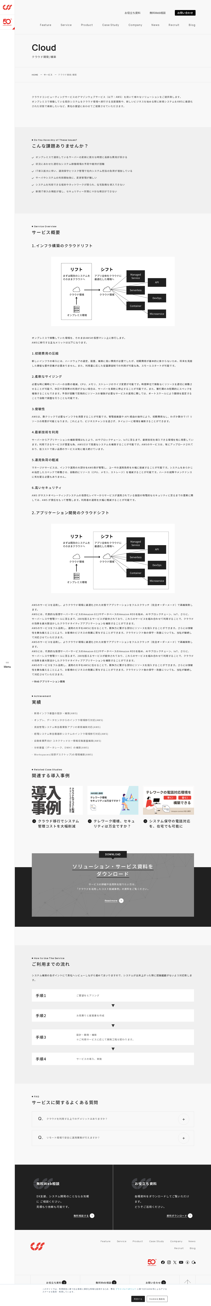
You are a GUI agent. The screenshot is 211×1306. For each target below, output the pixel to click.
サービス (48, 74)
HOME (35, 74)
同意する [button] (138, 1299)
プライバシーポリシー (125, 1288)
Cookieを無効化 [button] (157, 1299)
